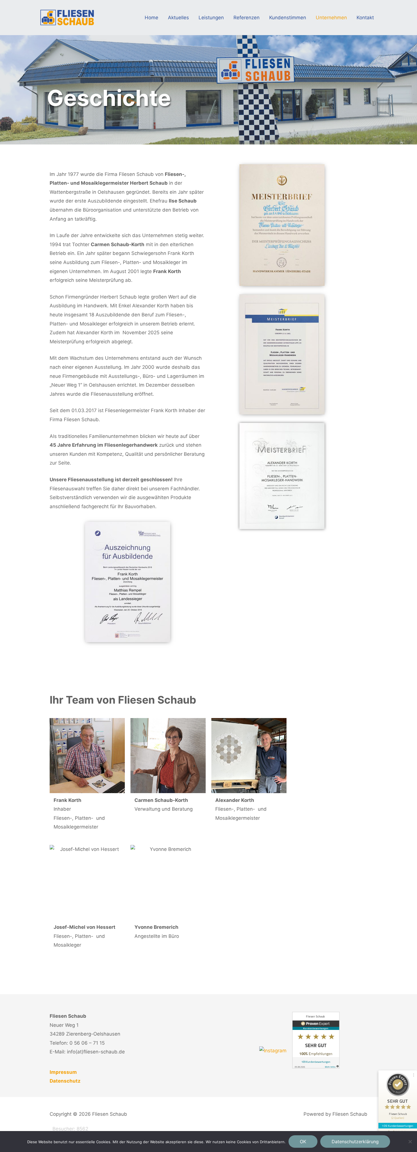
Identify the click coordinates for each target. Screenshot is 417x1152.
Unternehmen (331, 17)
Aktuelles (178, 17)
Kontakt (365, 17)
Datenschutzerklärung (355, 1141)
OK (303, 1141)
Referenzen (246, 17)
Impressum (63, 1072)
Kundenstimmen (287, 17)
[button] (397, 1098)
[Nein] (410, 1141)
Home (151, 17)
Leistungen (211, 17)
